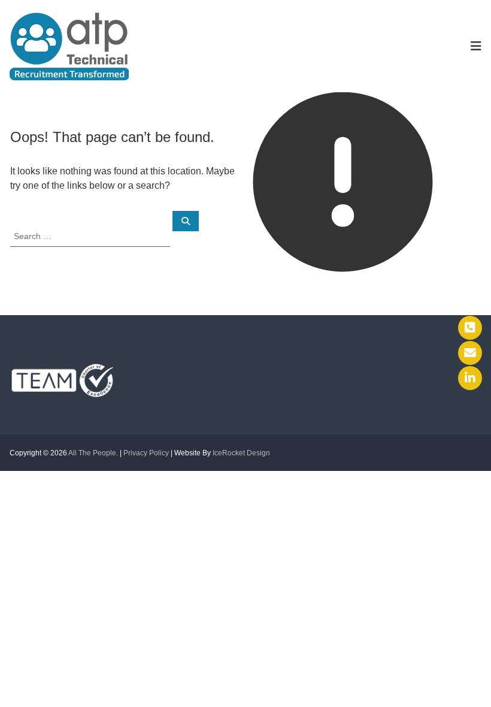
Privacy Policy (146, 453)
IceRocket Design (241, 453)
